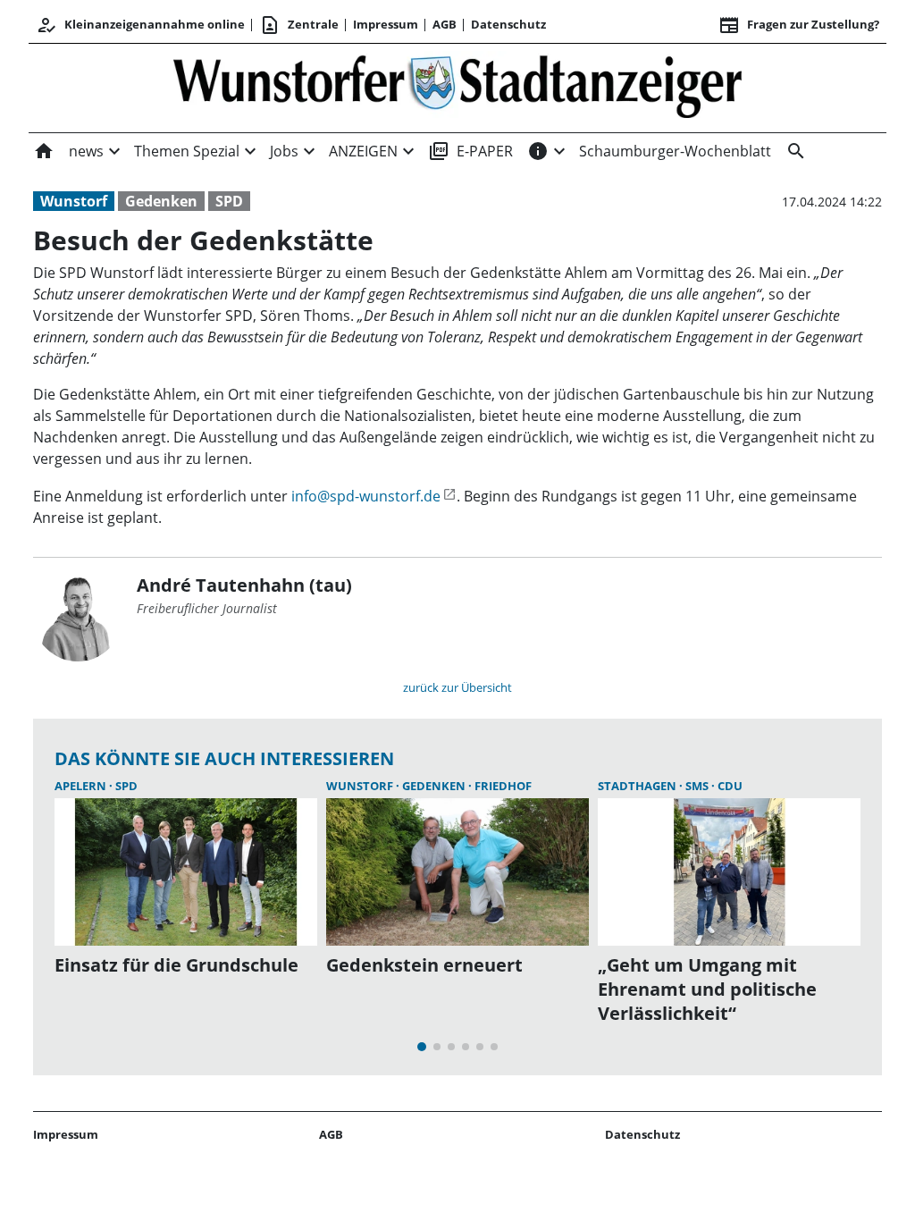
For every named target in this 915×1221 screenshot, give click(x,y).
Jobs (284, 151)
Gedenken (161, 201)
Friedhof (503, 786)
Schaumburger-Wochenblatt (675, 151)
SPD (229, 201)
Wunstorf (73, 201)
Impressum (385, 24)
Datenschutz (508, 24)
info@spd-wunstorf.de (366, 496)
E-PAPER (470, 151)
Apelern (82, 786)
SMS (698, 786)
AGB (444, 24)
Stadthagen (638, 786)
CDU (730, 786)
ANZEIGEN (363, 151)
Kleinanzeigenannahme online (140, 25)
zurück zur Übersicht (457, 687)
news (86, 151)
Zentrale (299, 25)
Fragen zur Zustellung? (798, 25)
